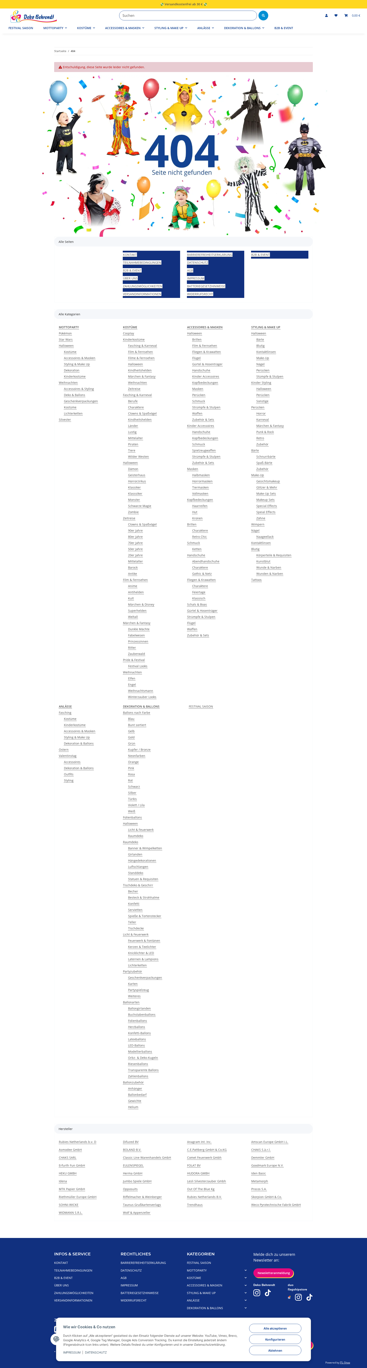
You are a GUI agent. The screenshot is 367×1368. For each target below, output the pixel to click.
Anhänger (135, 1088)
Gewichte (134, 1101)
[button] (326, 15)
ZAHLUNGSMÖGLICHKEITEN (142, 286)
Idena (63, 1181)
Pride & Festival (134, 660)
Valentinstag (67, 756)
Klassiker (134, 487)
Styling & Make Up (77, 364)
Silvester (65, 420)
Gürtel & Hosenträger (207, 364)
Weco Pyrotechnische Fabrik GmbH (276, 1205)
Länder (133, 426)
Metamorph (259, 1181)
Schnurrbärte (265, 457)
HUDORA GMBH (198, 1173)
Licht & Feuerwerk (141, 830)
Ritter (132, 648)
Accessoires (72, 762)
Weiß (131, 811)
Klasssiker (135, 493)
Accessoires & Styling (79, 389)
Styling (68, 780)
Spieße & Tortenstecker (144, 916)
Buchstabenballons (141, 1015)
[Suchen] (263, 15)
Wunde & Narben (268, 567)
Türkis (132, 799)
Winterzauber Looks (142, 697)
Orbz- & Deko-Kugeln (143, 1058)
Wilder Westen (138, 457)
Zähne (260, 518)
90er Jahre (135, 530)
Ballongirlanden (139, 1008)
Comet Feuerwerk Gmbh (204, 1158)
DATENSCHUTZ (96, 1352)
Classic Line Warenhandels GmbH (147, 1158)
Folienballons (132, 817)
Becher (133, 891)
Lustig (132, 432)
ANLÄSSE (193, 1300)
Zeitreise (134, 389)
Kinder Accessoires (205, 376)
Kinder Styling (261, 383)
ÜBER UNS (130, 278)
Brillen (197, 339)
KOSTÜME (194, 1278)
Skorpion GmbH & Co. (266, 1197)
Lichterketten (73, 413)
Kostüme (70, 352)
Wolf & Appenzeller (136, 1213)
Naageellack (265, 537)
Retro (260, 438)
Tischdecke (136, 928)
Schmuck (198, 401)
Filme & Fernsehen (141, 358)
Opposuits (130, 1189)
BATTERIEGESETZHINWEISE (206, 286)
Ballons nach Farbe (136, 713)
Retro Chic (199, 537)
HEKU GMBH (67, 1173)
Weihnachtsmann (140, 691)
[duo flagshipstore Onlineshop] (289, 1297)
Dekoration (71, 370)
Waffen (197, 413)
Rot (130, 780)
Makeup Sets (265, 500)
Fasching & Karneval (142, 346)
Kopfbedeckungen (205, 383)
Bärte (260, 339)
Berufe (133, 401)
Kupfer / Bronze (139, 750)
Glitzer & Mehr (266, 487)
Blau (131, 719)
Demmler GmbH (262, 1158)
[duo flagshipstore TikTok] (309, 1297)
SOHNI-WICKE (68, 1205)
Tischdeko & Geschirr (138, 885)
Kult (131, 598)
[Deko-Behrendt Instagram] (256, 1292)
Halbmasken (201, 475)
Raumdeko (135, 836)
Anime (132, 586)
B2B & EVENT (283, 28)
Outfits (68, 774)
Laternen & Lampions (143, 959)
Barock (133, 567)
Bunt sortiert (137, 725)
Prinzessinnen (138, 641)
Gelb (131, 731)
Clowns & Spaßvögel (142, 413)
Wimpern (257, 524)
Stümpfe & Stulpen (269, 376)
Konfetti (133, 904)
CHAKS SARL (67, 1158)
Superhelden (137, 611)
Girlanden (135, 854)
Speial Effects (265, 512)
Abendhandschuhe (205, 561)
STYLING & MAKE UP (201, 1293)
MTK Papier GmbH (72, 1189)
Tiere (131, 450)
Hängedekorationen (142, 860)
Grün (131, 743)
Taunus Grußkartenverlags (142, 1205)
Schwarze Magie (139, 506)
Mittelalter (135, 438)
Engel (132, 685)
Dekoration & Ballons (79, 743)
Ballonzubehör (133, 1082)
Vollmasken (200, 493)
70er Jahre (135, 543)
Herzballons (136, 1027)
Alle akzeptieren (275, 1328)
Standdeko (135, 873)
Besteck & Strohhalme (143, 897)
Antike (132, 574)
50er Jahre (135, 549)
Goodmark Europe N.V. (267, 1165)
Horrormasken (202, 481)
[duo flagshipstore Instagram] (298, 1297)
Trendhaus (195, 1205)
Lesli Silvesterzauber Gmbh (206, 1181)
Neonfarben (136, 756)
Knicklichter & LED (141, 953)
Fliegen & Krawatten (206, 352)
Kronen (197, 518)
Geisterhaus (136, 475)
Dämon (133, 469)
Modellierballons (140, 1051)
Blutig (260, 346)
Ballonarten (131, 1002)
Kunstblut (263, 561)
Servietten (135, 910)
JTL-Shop (345, 1362)
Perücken (198, 395)
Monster (134, 500)
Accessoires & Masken (79, 358)
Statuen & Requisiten (143, 879)
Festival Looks (137, 666)
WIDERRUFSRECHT (200, 294)
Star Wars (66, 339)
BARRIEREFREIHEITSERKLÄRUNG (209, 255)
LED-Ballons (136, 1045)
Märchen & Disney (141, 604)
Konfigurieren (275, 1339)
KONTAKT (130, 255)
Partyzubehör (132, 971)
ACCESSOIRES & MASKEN (204, 1285)
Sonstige (262, 401)
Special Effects (266, 506)
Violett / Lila (136, 805)
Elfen (131, 678)
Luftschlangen (138, 867)
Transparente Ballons (143, 1070)
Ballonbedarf (137, 1095)
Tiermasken (200, 487)
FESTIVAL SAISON (201, 706)
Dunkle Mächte (139, 629)
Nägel (260, 364)
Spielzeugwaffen (204, 450)
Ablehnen (275, 1350)
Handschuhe (201, 370)
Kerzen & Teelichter (142, 947)
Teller (132, 922)
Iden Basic (258, 1173)
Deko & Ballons (74, 395)
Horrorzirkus (137, 481)
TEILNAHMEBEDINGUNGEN (142, 263)
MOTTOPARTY (197, 1270)
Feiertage (198, 592)
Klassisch (198, 598)
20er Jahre (135, 555)
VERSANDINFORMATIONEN (142, 294)
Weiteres (134, 996)
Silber (132, 793)
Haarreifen (199, 506)
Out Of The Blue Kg (201, 1189)
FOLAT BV (193, 1165)
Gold (131, 737)
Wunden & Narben (269, 574)
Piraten (133, 444)
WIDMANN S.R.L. (70, 1213)
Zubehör (262, 444)
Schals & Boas (197, 604)
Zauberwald (136, 654)
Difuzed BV (130, 1142)
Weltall (133, 617)
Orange (133, 762)
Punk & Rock (265, 432)
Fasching (65, 713)
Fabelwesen (136, 635)
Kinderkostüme (75, 376)
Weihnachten (68, 383)
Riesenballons (138, 1064)
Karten (133, 984)
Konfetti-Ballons (139, 1033)
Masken (197, 389)
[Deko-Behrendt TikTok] (267, 1292)
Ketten (197, 549)
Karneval (262, 420)
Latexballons (137, 1039)
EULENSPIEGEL (133, 1165)
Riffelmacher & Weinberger (142, 1197)
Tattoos (256, 580)
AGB (190, 270)
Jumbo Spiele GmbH (137, 1181)
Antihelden (136, 592)
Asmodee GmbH (70, 1150)
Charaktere (136, 407)
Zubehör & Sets (203, 420)
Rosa (131, 774)
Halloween (66, 346)
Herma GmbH (132, 1173)
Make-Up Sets (266, 493)
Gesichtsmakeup (268, 481)
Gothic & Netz (202, 574)
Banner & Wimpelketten (145, 848)
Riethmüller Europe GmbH (77, 1197)
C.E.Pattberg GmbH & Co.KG (207, 1150)
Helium (133, 1107)
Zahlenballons (138, 1076)
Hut (194, 512)
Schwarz (134, 787)
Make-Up (262, 358)
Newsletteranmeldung (273, 1273)
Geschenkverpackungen (81, 401)
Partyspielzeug (138, 990)
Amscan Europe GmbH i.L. (269, 1142)
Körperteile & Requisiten (273, 555)
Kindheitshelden (140, 370)
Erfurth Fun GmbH (72, 1165)
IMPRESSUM (71, 1352)
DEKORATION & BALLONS (205, 1308)
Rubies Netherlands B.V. (204, 1197)
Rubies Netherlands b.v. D (77, 1142)
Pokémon (65, 333)
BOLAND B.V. (132, 1150)
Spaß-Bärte (264, 463)
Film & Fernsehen (140, 352)
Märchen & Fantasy (141, 376)
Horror (261, 413)
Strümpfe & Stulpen (206, 407)
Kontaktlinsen (266, 352)
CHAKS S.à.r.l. (261, 1150)
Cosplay (128, 333)
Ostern (64, 750)
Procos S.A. (259, 1189)
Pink (131, 768)
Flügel (196, 358)
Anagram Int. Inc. (199, 1142)
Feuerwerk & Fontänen (144, 941)
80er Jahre (135, 537)
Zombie (133, 512)
